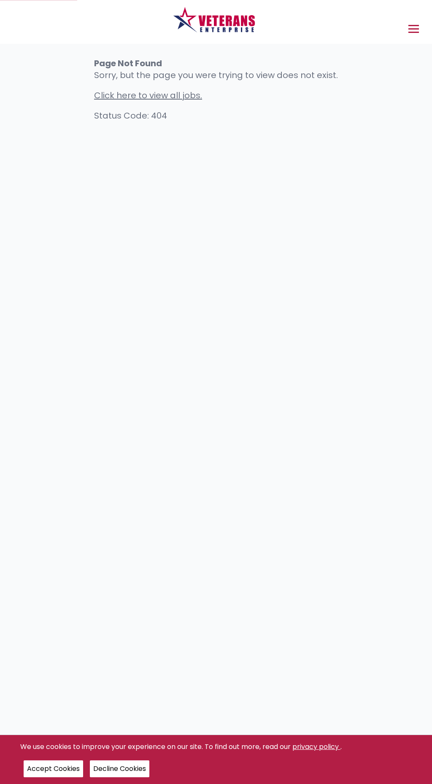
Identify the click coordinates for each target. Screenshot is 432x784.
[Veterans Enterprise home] (216, 22)
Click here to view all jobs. (148, 95)
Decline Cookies (119, 768)
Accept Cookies (53, 768)
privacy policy (316, 747)
